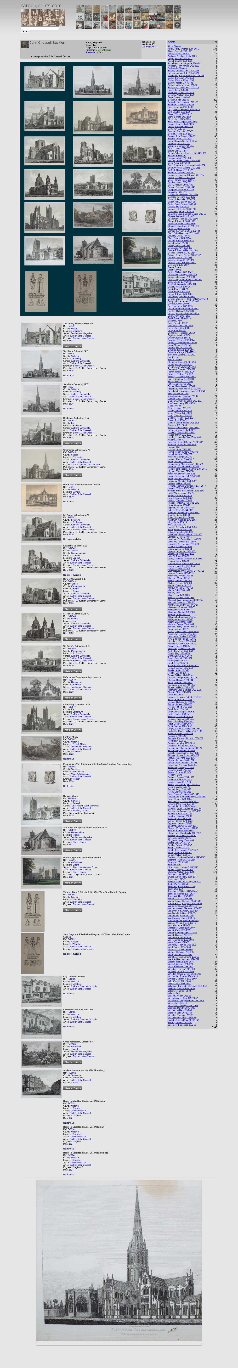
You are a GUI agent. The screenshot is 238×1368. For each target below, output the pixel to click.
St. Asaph (77, 522)
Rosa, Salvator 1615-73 (179, 787)
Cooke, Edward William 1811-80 (183, 250)
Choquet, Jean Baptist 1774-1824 (183, 226)
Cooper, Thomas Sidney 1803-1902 (184, 255)
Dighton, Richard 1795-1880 (181, 311)
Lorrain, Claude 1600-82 (179, 568)
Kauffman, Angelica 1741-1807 (182, 520)
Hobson (76, 779)
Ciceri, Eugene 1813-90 (179, 228)
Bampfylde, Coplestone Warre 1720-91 (186, 75)
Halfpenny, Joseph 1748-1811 (181, 430)
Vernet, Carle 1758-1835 (179, 930)
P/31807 (72, 767)
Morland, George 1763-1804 (181, 624)
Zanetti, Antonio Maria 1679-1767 (183, 1020)
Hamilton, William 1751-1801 (181, 432)
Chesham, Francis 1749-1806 (181, 223)
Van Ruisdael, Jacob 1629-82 (181, 918)
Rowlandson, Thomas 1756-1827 (183, 801)
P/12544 (72, 420)
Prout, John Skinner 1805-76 (181, 724)
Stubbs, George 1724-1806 (180, 869)
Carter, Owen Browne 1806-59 (182, 204)
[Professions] (128, 28)
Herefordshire (77, 832)
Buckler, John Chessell (80, 336)
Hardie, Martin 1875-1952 (179, 435)
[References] (169, 28)
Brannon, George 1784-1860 (181, 146)
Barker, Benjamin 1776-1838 (181, 78)
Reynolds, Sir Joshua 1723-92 (182, 745)
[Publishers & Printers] (88, 19)
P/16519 (72, 830)
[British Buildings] (120, 11)
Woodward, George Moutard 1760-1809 (186, 1000)
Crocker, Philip (174, 270)
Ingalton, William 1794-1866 (181, 508)
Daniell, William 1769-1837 (180, 287)
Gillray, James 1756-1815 (180, 410)
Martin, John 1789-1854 (179, 590)
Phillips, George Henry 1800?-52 (183, 677)
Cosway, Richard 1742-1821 (181, 260)
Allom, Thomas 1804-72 (179, 53)
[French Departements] (161, 11)
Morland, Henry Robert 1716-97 (182, 626)
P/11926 (71, 1012)
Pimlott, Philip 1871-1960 (179, 692)
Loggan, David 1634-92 (178, 561)
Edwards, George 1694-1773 (181, 352)
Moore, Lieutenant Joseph (180, 622)
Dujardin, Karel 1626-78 (179, 335)
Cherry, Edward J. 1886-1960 (181, 221)
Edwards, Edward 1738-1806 (181, 350)
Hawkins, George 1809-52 (180, 457)
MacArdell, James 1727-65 (180, 575)
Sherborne (77, 331)
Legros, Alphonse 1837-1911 (181, 554)
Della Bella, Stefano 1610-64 (181, 296)
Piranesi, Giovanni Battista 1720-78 (184, 697)
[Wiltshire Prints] (145, 11)
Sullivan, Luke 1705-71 (178, 874)
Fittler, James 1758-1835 (179, 384)
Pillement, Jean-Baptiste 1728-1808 (184, 690)
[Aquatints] (88, 28)
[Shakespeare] (137, 28)
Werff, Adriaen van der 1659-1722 (183, 959)
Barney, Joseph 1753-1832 (180, 83)
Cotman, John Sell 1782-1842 (182, 262)
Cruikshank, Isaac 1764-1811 (181, 277)
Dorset (74, 328)
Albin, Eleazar (174, 46)
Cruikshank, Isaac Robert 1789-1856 (185, 279)
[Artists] (169, 11)
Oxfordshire (76, 862)
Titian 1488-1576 (175, 889)
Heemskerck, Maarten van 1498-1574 (185, 464)
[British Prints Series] (88, 11)
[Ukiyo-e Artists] (112, 28)
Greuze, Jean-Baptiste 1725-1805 (183, 423)
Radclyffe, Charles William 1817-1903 (185, 731)
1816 (71, 370)
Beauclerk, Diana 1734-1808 (181, 92)
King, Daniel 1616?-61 (178, 522)
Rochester (77, 425)
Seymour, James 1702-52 (180, 823)
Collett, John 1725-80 (178, 243)
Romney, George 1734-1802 (181, 777)
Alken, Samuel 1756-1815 (180, 51)
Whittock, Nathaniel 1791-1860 (182, 979)
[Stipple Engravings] (80, 28)
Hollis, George (79, 842)
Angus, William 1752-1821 (180, 58)
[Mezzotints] (177, 19)
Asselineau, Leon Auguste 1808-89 (184, 63)
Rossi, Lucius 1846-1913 (179, 792)
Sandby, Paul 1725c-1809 (180, 813)
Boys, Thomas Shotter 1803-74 (182, 141)
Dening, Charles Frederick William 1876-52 (188, 299)
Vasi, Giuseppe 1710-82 (179, 925)
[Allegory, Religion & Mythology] (120, 28)
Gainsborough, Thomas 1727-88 (183, 396)
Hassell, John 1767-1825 (179, 449)
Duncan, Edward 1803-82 (179, 338)
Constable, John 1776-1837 (180, 248)
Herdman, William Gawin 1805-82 (183, 466)
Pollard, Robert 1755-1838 (180, 707)
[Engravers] (80, 19)
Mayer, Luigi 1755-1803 (179, 595)
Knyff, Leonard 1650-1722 (180, 529)
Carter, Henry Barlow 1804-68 (181, 202)
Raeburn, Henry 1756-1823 (180, 733)
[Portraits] (120, 19)
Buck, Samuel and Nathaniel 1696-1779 (186, 165)
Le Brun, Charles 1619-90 (180, 546)
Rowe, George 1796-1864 (180, 799)
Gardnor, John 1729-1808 (179, 398)
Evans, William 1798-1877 (180, 364)
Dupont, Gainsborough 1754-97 (182, 342)
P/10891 (72, 894)
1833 (71, 844)
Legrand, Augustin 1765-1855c (182, 551)
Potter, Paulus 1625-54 (178, 714)
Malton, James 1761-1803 (180, 580)
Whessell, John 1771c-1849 (181, 971)
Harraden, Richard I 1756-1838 (182, 444)
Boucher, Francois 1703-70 (180, 131)
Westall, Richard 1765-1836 (181, 962)
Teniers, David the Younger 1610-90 (184, 881)
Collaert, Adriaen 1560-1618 (181, 240)
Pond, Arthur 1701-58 (178, 709)
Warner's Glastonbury (81, 774)
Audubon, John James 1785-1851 (183, 66)
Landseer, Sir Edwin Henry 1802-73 (184, 539)
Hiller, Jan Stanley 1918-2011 (181, 474)
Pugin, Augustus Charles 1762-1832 (184, 728)
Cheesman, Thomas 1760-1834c (183, 219)
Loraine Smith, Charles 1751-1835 (184, 563)
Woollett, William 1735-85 (180, 1010)
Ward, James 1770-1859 (179, 947)
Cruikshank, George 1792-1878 (182, 274)
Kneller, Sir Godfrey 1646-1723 (182, 527)
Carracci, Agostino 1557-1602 (181, 197)
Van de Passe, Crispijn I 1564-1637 (184, 901)
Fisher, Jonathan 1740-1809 (181, 379)
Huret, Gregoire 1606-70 (179, 505)
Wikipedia (106, 50)
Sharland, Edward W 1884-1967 (182, 826)
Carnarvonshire (78, 586)
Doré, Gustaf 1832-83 (178, 323)
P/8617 (71, 487)
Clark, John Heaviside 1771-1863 (183, 233)
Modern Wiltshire (78, 1110)
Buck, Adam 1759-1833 (179, 163)
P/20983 (72, 1044)
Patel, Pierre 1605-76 (178, 663)
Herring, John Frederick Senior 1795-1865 (187, 469)
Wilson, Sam (174, 993)
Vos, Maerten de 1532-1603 (181, 940)
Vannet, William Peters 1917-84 (182, 923)
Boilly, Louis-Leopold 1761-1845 (183, 121)
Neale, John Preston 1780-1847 (182, 634)
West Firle (77, 899)
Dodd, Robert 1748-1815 (179, 318)
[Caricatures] (104, 19)
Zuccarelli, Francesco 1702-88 (182, 1025)
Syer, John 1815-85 (177, 879)
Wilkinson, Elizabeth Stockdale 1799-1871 (187, 986)
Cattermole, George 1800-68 (181, 211)
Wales (75, 550)
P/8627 (71, 387)
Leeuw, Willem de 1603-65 (180, 549)
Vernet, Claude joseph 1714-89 (182, 932)
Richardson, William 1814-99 (181, 750)
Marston (76, 1049)
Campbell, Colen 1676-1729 (181, 189)
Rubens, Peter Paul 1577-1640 (182, 804)
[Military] (153, 28)
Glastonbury (78, 771)
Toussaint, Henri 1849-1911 (180, 896)
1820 (71, 496)
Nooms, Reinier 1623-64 (179, 646)
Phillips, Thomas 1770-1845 (181, 680)
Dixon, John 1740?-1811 (179, 316)
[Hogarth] (96, 19)
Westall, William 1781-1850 (180, 964)
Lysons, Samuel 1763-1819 (180, 573)
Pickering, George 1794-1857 (181, 685)
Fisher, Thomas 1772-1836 (180, 381)
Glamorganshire (78, 553)
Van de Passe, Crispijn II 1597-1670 (185, 903)
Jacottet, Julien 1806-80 (179, 515)
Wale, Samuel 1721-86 (178, 942)
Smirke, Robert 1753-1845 (180, 845)
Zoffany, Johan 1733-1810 (180, 1022)
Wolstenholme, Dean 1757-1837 (183, 998)
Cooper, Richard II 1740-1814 (181, 253)
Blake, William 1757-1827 (180, 114)
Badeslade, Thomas (177, 68)
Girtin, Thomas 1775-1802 (180, 415)
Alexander (90, 52)
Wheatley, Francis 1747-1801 (181, 969)
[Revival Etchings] (104, 28)
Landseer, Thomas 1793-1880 (182, 541)
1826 (71, 781)
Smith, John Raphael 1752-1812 (183, 850)
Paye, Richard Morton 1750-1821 (183, 665)
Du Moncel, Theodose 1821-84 (182, 333)
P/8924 (71, 1155)
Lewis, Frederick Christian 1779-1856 (185, 558)
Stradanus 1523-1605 (178, 862)
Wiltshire (75, 356)
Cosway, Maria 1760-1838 (180, 257)
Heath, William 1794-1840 (180, 461)
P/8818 (71, 1129)
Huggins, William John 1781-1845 (183, 503)
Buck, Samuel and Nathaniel (86, 464)
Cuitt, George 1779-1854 (179, 282)
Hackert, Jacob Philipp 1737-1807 (183, 427)
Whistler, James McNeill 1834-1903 (184, 974)
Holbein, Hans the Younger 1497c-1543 (186, 491)
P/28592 (72, 1073)
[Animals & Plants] (112, 19)
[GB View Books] (161, 28)
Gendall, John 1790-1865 (179, 408)
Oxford (76, 865)
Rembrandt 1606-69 (177, 741)
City (74, 621)
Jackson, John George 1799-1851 (183, 512)
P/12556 (72, 648)
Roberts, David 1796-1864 (180, 770)
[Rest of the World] (112, 11)
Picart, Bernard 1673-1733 (180, 682)
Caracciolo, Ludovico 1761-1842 (183, 194)
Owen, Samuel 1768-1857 (180, 658)
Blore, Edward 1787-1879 (179, 117)
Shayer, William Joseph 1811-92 (183, 828)
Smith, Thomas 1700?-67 (180, 852)
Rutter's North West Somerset (85, 806)
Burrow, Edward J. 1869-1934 (181, 177)
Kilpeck (76, 835)
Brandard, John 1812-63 (179, 143)
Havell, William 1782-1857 (180, 454)
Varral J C (77, 1082)
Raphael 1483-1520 (177, 736)
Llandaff (76, 555)
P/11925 (71, 979)
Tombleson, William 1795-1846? (183, 891)
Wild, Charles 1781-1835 (179, 981)
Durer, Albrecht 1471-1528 (180, 345)
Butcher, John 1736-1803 (179, 182)
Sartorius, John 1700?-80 (179, 818)
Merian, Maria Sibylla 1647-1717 (183, 605)
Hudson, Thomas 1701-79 (180, 500)
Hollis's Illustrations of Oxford (84, 867)
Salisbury (77, 358)
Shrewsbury (78, 1077)
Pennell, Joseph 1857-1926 (180, 668)
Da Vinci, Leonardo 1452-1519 (182, 284)
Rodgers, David (175, 775)
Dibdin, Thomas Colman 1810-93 (183, 308)
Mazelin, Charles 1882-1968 (181, 597)
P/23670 (72, 680)
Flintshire (75, 520)
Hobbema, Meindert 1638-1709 (182, 481)
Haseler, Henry (175, 447)
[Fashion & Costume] (145, 28)
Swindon (76, 492)
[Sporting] (128, 19)
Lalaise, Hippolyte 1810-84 (180, 532)
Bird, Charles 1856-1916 (179, 112)
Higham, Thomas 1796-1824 (181, 471)
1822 (71, 754)
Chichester (78, 457)
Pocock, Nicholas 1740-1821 (181, 702)
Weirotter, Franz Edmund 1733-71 (183, 957)
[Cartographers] (177, 11)
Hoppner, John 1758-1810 (180, 495)
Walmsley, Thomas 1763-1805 (182, 945)
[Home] (43, 24)
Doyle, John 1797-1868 (178, 328)
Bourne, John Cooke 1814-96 (181, 136)
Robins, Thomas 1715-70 (179, 772)
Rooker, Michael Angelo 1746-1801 (184, 784)
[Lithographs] (96, 28)
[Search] (177, 28)
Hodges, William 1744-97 (179, 483)
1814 (71, 340)
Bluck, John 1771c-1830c (180, 119)
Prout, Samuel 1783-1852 (180, 726)
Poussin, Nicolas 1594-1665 (181, 719)
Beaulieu (77, 684)
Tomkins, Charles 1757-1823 (181, 894)
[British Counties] (80, 11)
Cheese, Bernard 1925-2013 (181, 216)
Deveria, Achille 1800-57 (179, 304)
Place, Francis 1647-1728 (180, 699)
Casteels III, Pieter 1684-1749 (182, 209)
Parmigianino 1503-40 (178, 660)
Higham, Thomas (81, 810)
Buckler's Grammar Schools (84, 986)
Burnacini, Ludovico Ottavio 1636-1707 (186, 175)
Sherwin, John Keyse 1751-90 (182, 835)
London (74, 618)
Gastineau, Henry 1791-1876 (181, 403)
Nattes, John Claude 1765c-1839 (183, 631)
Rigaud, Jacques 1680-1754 (181, 760)
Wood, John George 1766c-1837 (183, 1005)
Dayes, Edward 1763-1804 (180, 294)
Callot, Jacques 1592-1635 (180, 185)
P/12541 (72, 517)
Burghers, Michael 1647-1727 (181, 172)
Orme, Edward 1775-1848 (180, 656)
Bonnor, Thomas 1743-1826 (181, 124)
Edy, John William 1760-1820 (181, 355)
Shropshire (76, 1075)
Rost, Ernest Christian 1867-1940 (183, 794)
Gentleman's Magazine (81, 333)
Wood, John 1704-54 (177, 1003)
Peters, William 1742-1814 (180, 675)
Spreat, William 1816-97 (179, 855)
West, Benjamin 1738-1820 (180, 966)
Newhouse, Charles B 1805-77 (182, 636)
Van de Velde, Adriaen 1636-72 (182, 906)
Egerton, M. (173, 357)
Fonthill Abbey (79, 744)
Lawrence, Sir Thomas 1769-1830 (183, 544)
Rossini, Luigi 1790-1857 (179, 789)
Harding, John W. (176, 440)
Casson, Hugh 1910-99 (178, 206)
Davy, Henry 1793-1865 (179, 291)
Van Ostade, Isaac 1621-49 (180, 915)
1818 (71, 437)
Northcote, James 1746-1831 (181, 648)
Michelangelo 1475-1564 (179, 609)
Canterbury (78, 712)
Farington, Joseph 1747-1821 (181, 369)
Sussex (74, 455)
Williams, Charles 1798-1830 (181, 988)
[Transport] (137, 19)
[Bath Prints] (137, 11)
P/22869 (72, 798)
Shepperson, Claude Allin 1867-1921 (185, 833)
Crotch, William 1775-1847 (180, 272)
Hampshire (76, 682)
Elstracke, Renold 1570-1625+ (182, 362)
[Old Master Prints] (169, 19)
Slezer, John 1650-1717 (179, 843)
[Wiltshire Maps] (153, 11)
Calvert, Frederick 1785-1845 (181, 187)
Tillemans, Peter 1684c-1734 (181, 886)
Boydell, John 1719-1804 (179, 138)
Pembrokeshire (78, 651)
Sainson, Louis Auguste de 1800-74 (184, 809)
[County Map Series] (96, 11)
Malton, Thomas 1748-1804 (180, 583)
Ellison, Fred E (175, 359)
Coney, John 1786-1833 (179, 245)
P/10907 (72, 739)
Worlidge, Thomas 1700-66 (180, 1015)
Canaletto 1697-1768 (177, 192)
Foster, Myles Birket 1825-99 (181, 386)
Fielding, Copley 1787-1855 (180, 374)
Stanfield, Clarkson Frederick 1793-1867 (186, 857)
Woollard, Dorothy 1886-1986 (181, 1008)
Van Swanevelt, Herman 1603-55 (183, 920)
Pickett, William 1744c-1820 (181, 687)
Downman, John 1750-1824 (180, 325)
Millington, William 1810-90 (180, 619)
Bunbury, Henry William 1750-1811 (184, 168)
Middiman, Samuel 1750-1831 (182, 612)
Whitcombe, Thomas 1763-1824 (183, 976)
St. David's (78, 653)
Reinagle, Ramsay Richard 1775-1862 (185, 738)
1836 (71, 877)
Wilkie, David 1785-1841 (179, 983)
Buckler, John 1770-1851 (179, 158)
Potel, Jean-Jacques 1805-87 (181, 711)
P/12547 (72, 707)
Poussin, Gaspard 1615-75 (180, 716)
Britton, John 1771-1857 (179, 148)
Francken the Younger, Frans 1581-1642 (186, 391)
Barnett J (77, 751)
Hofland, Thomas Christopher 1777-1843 (187, 486)
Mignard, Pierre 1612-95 (179, 614)
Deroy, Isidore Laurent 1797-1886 (183, 301)
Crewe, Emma (174, 267)
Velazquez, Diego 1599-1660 (181, 928)
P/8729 (71, 1103)
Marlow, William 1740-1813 (180, 588)
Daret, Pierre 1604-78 (178, 289)
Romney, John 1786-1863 (180, 779)
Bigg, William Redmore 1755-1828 (184, 109)
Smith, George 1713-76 (179, 847)
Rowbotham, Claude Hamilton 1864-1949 (187, 796)
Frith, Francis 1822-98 (178, 393)
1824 (71, 1118)
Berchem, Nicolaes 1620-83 (181, 104)
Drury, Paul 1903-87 (177, 330)
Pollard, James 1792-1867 (180, 704)
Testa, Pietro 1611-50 (178, 884)
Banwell (76, 803)
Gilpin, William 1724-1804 (180, 413)
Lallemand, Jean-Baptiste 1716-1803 (185, 534)
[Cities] (128, 11)
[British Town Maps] (104, 11)
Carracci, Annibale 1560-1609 (181, 199)
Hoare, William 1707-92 (179, 478)
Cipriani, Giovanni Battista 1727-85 (184, 231)
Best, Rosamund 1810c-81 (180, 107)
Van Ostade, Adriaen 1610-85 (181, 913)
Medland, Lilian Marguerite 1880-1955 (185, 600)
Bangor (76, 588)
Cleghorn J (78, 1115)
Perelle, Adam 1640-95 (178, 670)
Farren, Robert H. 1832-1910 (181, 372)
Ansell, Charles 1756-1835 (180, 61)
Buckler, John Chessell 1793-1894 (184, 160)
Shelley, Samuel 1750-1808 (180, 830)
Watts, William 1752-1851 (180, 954)
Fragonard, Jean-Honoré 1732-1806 (184, 389)
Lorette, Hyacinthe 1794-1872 (181, 566)
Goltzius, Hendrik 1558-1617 (181, 418)
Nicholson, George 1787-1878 (182, 643)
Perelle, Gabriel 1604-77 (179, 673)
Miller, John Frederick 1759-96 (182, 617)
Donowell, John (175, 321)
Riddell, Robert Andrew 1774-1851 (183, 753)
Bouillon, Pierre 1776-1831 (180, 134)
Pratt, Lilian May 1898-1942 (181, 721)
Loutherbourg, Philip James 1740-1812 (186, 571)
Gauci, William (174, 406)
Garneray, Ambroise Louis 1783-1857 (185, 401)
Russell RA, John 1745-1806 (181, 806)
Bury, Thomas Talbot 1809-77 (181, 180)
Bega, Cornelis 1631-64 (179, 97)
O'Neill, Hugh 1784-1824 (179, 653)
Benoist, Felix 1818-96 (178, 100)
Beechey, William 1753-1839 (181, 95)
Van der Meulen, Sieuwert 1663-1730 (185, 908)
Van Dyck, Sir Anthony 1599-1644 (183, 911)
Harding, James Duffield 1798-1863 (184, 437)
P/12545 (72, 452)
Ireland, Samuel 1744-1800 (180, 510)
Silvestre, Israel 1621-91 (179, 838)
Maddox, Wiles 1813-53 (179, 578)
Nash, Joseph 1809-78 (178, 629)
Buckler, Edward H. (177, 155)
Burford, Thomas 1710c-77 (180, 170)
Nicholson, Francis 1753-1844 (182, 641)
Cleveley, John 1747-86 (179, 236)
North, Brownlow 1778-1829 (180, 651)
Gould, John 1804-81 (177, 420)
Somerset (75, 769)
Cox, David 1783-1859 (178, 265)
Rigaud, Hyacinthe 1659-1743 (181, 758)
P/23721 (72, 326)
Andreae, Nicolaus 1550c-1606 (182, 56)
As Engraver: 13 (150, 46)
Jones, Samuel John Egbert (181, 517)
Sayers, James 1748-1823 (180, 821)
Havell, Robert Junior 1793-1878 (183, 452)
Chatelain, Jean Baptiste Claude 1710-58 (187, 214)
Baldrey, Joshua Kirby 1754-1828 (183, 70)
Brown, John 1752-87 (178, 151)
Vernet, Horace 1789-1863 (180, 935)
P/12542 (72, 548)
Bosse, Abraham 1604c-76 (180, 126)
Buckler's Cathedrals (80, 361)
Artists (171, 42)
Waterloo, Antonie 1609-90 (180, 949)
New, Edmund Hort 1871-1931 (182, 639)
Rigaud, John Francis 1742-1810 (183, 762)
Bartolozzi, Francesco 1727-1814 (183, 87)
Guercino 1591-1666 (177, 425)
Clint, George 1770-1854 (179, 238)
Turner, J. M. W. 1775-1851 (180, 898)
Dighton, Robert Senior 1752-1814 (183, 313)
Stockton (77, 1108)
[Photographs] (153, 19)
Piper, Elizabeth (175, 694)
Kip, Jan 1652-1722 (177, 525)
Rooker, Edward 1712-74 (179, 782)
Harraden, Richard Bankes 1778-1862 (185, 442)
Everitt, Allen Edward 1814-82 (182, 367)
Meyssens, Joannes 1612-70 (181, 607)
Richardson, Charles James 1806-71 (185, 748)
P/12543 (72, 581)
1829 (71, 815)
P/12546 (72, 616)
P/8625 (71, 353)
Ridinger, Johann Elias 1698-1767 (183, 755)
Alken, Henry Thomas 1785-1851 (183, 49)
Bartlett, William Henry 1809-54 (182, 85)
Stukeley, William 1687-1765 (181, 872)
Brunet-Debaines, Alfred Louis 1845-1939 (187, 153)
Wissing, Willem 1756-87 (179, 996)
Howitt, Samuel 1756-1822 (180, 498)
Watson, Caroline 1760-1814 (181, 952)
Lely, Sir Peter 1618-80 (178, 556)
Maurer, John (174, 592)
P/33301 (72, 860)
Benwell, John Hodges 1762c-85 (183, 102)
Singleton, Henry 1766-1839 (181, 840)
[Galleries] (161, 19)
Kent (73, 423)
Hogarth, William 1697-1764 (181, 488)
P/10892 (72, 939)
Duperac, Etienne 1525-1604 (181, 340)
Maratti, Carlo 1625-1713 (179, 585)
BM (100, 50)
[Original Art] (145, 19)
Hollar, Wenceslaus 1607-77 (181, 493)
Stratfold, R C (174, 864)
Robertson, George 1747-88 (181, 767)
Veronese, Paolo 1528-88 (179, 937)
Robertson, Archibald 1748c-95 (182, 765)
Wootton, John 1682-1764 (180, 1013)
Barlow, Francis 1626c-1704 (181, 80)
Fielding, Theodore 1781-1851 (182, 376)
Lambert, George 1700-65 (180, 537)
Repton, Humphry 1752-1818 (181, 743)
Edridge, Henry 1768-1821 (180, 347)
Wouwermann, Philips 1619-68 (182, 1017)
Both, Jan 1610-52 (176, 129)
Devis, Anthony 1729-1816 (180, 306)
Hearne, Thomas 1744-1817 (181, 459)
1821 (71, 724)
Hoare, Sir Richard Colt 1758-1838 (184, 476)
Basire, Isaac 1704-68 (178, 90)
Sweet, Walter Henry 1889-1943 (183, 877)
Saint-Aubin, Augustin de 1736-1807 (184, 811)
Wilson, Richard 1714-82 (179, 991)
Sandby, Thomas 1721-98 (180, 816)
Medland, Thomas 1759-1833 (181, 602)
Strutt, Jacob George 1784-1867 (183, 867)
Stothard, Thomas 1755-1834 (181, 860)
